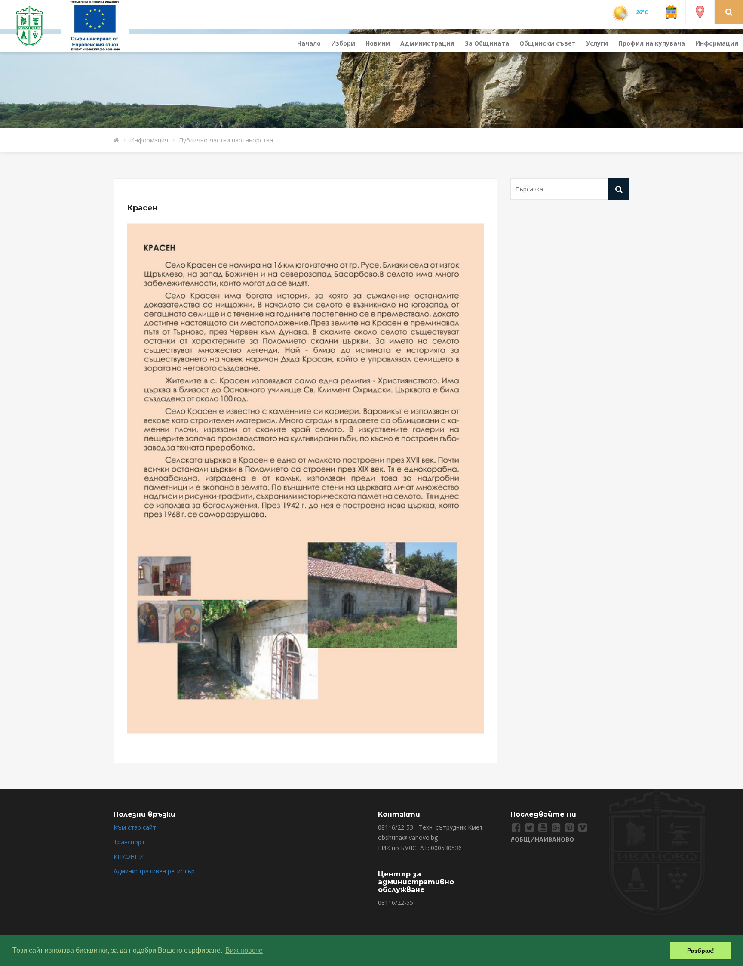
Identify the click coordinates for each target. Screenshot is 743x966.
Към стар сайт (135, 827)
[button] (729, 11)
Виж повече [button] (244, 950)
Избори (343, 43)
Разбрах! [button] (700, 950)
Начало (309, 43)
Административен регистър (154, 871)
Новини (377, 43)
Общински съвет (547, 43)
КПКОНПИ (129, 856)
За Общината (487, 43)
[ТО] (95, 25)
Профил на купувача (651, 43)
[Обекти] (700, 11)
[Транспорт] (671, 11)
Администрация (427, 43)
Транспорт (129, 842)
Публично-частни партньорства (226, 140)
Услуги (597, 43)
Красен (142, 208)
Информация (716, 43)
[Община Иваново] (35, 25)
